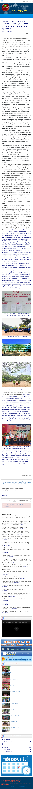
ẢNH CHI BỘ (13, 667)
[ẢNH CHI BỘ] (6, 669)
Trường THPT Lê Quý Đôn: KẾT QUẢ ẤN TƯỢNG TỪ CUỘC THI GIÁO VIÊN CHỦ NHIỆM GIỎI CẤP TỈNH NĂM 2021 (16, 544)
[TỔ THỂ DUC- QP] (6, 729)
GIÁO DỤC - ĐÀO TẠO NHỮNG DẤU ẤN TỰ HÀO (15, 599)
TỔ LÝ (11, 697)
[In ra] (27, 33)
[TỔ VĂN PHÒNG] (6, 681)
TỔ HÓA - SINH (14, 703)
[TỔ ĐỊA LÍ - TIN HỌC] (6, 693)
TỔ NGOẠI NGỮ (14, 721)
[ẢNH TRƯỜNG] (6, 675)
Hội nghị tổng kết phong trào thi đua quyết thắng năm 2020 (16, 585)
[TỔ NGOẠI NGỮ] (6, 723)
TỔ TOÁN (12, 685)
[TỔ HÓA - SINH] (6, 705)
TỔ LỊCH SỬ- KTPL (15, 715)
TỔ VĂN (12, 709)
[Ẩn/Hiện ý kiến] (14, 500)
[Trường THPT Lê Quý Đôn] (5, 7)
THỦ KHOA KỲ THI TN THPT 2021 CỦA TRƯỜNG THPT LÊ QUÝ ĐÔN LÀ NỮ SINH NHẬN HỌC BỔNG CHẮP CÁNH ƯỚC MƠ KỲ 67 (16, 561)
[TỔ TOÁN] (6, 687)
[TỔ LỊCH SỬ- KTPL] (6, 717)
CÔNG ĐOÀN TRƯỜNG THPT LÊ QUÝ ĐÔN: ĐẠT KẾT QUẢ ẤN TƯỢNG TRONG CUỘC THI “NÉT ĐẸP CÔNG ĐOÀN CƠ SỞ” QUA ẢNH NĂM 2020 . (16, 523)
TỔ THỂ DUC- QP (14, 727)
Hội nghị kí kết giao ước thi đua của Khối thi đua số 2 (15, 589)
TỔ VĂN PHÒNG (14, 679)
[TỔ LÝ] (6, 699)
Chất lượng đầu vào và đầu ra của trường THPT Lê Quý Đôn (16, 603)
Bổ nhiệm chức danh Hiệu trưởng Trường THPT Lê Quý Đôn (16, 611)
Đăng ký (31, 1)
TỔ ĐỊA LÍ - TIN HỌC (15, 691)
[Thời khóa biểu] (16, 765)
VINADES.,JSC (24, 786)
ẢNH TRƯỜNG (13, 673)
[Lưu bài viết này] (30, 33)
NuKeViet (13, 786)
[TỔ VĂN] (6, 711)
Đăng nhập (25, 1)
